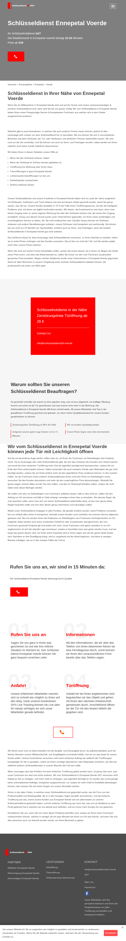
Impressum (90, 887)
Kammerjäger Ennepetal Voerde (23, 878)
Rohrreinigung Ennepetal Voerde (23, 873)
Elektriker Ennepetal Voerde (21, 868)
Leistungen (55, 861)
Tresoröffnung (53, 872)
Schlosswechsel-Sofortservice (60, 878)
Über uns (89, 882)
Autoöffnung (52, 867)
